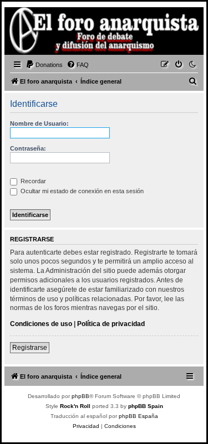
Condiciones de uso (41, 324)
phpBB (80, 396)
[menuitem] (44, 64)
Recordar (32, 181)
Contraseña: (28, 148)
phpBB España (138, 416)
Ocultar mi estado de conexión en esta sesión (81, 191)
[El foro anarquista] (25, 33)
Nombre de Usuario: (39, 123)
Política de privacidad (111, 324)
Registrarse (29, 348)
